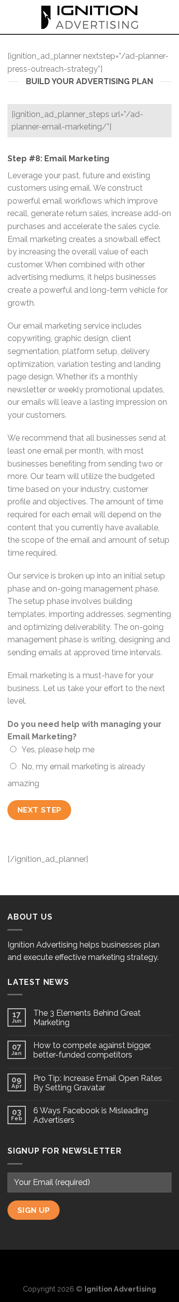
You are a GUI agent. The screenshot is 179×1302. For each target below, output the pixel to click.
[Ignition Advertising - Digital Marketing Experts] (89, 17)
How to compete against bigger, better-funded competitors (92, 1050)
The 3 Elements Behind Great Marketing (87, 1017)
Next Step (39, 810)
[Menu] (13, 16)
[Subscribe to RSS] (105, 1266)
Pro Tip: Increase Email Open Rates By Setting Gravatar (97, 1082)
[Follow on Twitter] (89, 1266)
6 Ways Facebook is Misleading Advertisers (90, 1115)
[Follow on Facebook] (73, 1266)
